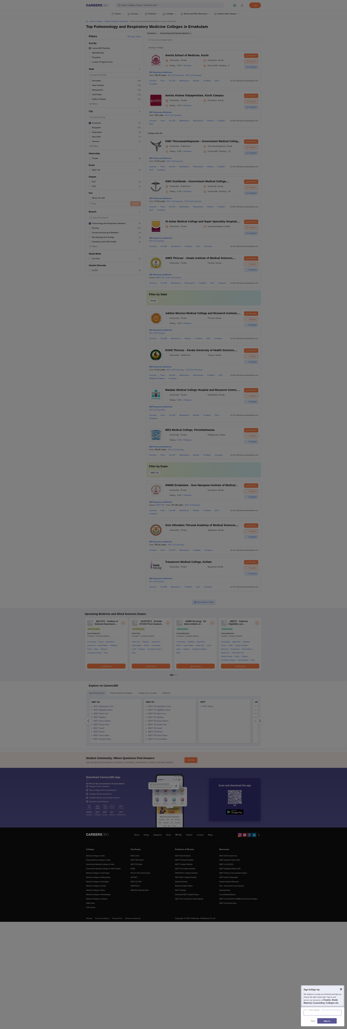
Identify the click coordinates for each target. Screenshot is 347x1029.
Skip (313, 1021)
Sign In (327, 1021)
